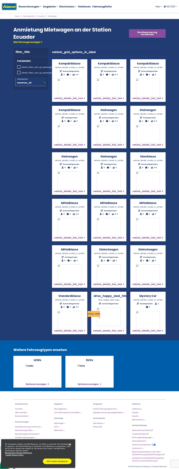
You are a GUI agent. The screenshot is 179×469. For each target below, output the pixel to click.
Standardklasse (69, 296)
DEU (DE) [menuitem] (170, 6)
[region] (38, 453)
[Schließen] (70, 444)
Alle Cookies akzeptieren (57, 461)
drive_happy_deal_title (110, 296)
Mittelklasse (69, 203)
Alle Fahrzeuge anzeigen (26, 42)
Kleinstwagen (108, 249)
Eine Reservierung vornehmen (147, 33)
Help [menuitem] (157, 6)
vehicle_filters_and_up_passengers (37, 67)
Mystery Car (148, 296)
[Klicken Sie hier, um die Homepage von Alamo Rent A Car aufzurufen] (8, 6)
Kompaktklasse (69, 63)
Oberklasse (148, 156)
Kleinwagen (109, 110)
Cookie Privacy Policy (14, 455)
